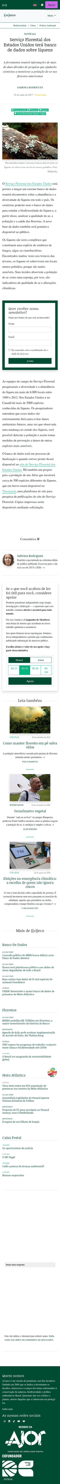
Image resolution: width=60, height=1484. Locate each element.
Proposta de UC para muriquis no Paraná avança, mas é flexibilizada (25, 1111)
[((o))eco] (10, 15)
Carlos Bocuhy (30, 908)
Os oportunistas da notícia (17, 1148)
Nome (11, 323)
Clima (33, 25)
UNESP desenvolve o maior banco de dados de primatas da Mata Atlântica (28, 992)
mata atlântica (13, 1075)
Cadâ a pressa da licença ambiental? (23, 1166)
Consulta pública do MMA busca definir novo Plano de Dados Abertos (28, 956)
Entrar (8, 1479)
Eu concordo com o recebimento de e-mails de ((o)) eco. (30, 351)
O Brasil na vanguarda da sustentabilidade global (26, 1058)
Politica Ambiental (48, 25)
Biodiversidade (19, 25)
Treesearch (9, 491)
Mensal (19, 660)
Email (11, 336)
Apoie (51, 5)
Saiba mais (7, 1409)
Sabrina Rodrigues (30, 87)
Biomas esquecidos (13, 1175)
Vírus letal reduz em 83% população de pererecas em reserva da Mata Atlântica (25, 1087)
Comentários (28, 539)
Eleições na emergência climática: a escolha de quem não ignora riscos (30, 882)
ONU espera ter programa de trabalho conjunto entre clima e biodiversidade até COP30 (29, 1046)
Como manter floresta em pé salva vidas (30, 745)
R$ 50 (35, 668)
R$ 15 (14, 668)
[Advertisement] (30, 1227)
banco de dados (20, 110)
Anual (41, 660)
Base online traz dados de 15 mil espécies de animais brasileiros (27, 980)
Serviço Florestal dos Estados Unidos (28, 183)
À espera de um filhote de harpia (20, 1121)
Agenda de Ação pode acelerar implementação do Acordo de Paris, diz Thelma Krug (28, 1034)
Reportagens (17, 805)
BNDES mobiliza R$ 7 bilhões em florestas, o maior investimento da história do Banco (27, 1022)
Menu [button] (51, 15)
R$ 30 (25, 668)
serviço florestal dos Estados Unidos (31, 113)
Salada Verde (7, 952)
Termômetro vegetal (30, 811)
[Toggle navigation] (42, 4)
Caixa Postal (11, 1137)
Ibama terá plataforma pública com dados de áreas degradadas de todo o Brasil (28, 968)
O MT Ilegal (8, 1157)
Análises (5, 1054)
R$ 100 (46, 670)
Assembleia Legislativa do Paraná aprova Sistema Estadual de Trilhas (25, 1099)
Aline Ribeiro (30, 829)
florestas (34, 110)
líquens (45, 110)
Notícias (30, 33)
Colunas (14, 737)
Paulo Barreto (30, 761)
